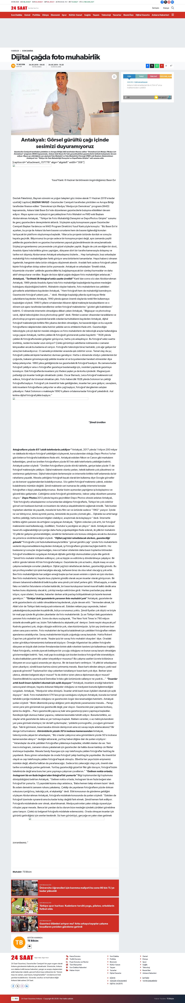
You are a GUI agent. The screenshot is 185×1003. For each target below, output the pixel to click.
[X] (18, 986)
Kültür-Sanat (75, 15)
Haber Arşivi (75, 970)
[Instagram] (22, 986)
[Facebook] (13, 986)
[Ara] (172, 8)
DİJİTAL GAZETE (116, 984)
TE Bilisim (32, 941)
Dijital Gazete (143, 15)
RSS (16, 999)
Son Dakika (16, 15)
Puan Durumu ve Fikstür (79, 962)
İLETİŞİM (146, 978)
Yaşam (96, 15)
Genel (27, 15)
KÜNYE (112, 978)
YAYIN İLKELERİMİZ (150, 981)
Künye (166, 8)
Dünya (45, 15)
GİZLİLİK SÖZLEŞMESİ (118, 981)
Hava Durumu (75, 956)
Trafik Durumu (75, 959)
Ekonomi (55, 15)
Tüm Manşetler (76, 965)
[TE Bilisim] (19, 942)
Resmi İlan (128, 15)
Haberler (15, 51)
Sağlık (87, 15)
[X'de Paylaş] (152, 66)
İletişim (155, 8)
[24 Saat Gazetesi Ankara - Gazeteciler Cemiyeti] (25, 8)
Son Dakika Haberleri (78, 967)
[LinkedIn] (27, 986)
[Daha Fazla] (162, 66)
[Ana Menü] (173, 15)
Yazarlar (117, 15)
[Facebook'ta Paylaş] (147, 66)
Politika (36, 15)
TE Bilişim (170, 999)
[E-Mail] (29, 946)
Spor (64, 15)
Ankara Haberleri (160, 15)
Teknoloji (106, 15)
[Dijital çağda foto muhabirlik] (65, 103)
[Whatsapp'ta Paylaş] (157, 66)
